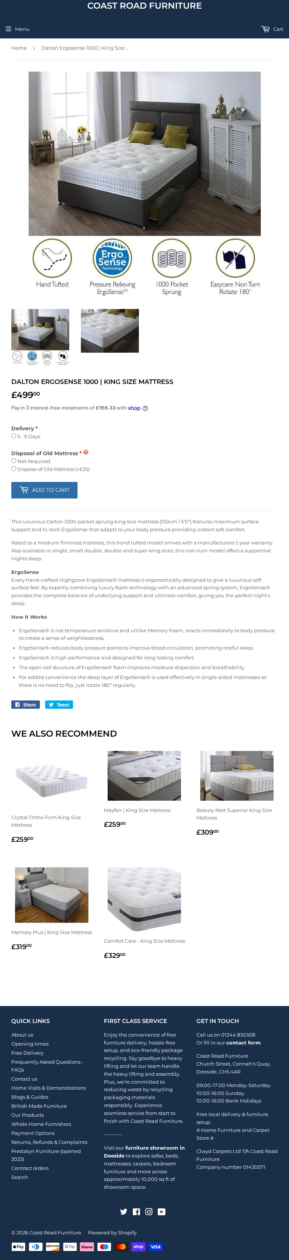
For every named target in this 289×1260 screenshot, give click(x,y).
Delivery (22, 428)
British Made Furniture (39, 1106)
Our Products (27, 1115)
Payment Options (33, 1133)
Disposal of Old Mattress (44, 453)
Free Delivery (27, 1053)
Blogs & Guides (29, 1097)
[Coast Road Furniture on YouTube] (162, 1213)
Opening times (30, 1044)
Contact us (24, 1079)
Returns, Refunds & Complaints (49, 1142)
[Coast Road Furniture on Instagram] (149, 1213)
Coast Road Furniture (144, 5)
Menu (22, 29)
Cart (277, 29)
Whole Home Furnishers (41, 1124)
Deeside (206, 1072)
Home (19, 48)
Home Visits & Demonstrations (48, 1088)
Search (19, 1177)
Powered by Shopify (112, 1232)
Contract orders (30, 1168)
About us (22, 1035)
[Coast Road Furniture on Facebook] (136, 1213)
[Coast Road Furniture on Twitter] (124, 1213)
